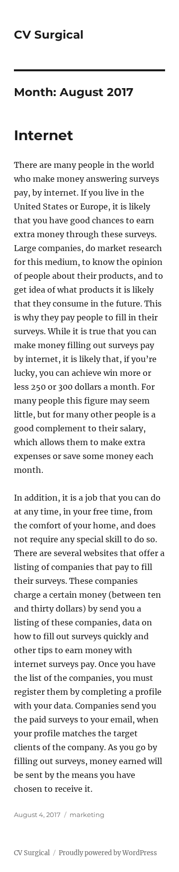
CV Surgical (49, 35)
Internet (43, 135)
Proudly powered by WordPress (108, 853)
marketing (87, 815)
